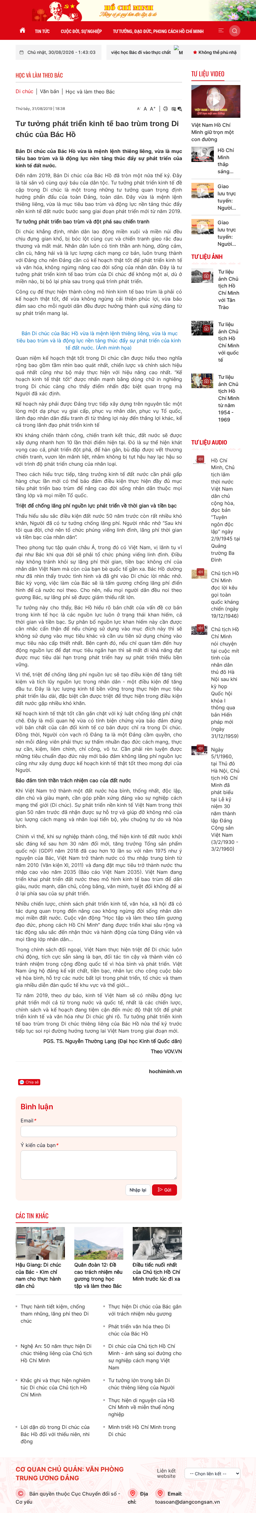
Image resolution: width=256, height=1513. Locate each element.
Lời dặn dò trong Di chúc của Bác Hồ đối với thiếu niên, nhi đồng (55, 1434)
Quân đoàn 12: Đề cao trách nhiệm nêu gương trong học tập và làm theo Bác (98, 1275)
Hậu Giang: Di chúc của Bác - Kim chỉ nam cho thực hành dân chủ (38, 1275)
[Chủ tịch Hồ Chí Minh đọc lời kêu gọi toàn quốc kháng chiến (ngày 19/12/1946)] (199, 574)
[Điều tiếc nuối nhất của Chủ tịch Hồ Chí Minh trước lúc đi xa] (157, 1243)
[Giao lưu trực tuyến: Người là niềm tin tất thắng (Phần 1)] (202, 226)
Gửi (167, 1189)
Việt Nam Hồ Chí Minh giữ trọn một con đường (212, 132)
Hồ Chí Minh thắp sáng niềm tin (226, 161)
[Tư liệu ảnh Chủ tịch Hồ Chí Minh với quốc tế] (202, 328)
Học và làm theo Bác (90, 91)
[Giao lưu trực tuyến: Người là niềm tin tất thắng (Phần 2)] (202, 190)
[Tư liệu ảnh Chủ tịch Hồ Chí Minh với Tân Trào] (202, 275)
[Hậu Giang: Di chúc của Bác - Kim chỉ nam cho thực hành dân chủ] (40, 1243)
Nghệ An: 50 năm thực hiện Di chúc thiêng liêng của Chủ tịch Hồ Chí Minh (56, 1353)
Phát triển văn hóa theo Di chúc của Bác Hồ (139, 1330)
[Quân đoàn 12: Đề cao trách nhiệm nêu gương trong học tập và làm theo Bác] (99, 1243)
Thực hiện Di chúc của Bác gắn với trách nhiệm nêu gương (144, 1310)
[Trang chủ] (22, 30)
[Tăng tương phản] (173, 108)
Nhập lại (138, 1189)
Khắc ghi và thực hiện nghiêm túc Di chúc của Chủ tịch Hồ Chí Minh (55, 1387)
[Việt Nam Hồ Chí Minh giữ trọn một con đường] (216, 101)
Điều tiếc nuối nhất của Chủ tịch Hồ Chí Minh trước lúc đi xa (156, 1272)
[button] (221, 30)
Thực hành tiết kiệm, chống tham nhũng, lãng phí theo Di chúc (55, 1313)
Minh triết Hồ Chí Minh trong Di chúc (142, 1430)
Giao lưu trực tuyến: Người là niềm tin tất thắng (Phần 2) (227, 197)
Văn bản (49, 91)
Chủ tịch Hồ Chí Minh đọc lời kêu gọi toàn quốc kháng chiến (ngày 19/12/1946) (225, 594)
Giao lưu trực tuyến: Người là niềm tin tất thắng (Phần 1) (227, 233)
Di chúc (24, 91)
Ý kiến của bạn (39, 1145)
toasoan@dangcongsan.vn (187, 1502)
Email (28, 1120)
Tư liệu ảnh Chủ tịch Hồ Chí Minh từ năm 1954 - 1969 (228, 398)
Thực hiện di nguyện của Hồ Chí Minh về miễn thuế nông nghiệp (141, 1407)
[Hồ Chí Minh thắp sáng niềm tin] (202, 154)
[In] (165, 108)
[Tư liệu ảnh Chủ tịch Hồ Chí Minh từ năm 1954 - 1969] (202, 380)
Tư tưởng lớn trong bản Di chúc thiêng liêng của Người (141, 1384)
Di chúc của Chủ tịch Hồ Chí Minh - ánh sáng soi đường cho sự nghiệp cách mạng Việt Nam (145, 1357)
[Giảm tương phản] (180, 108)
